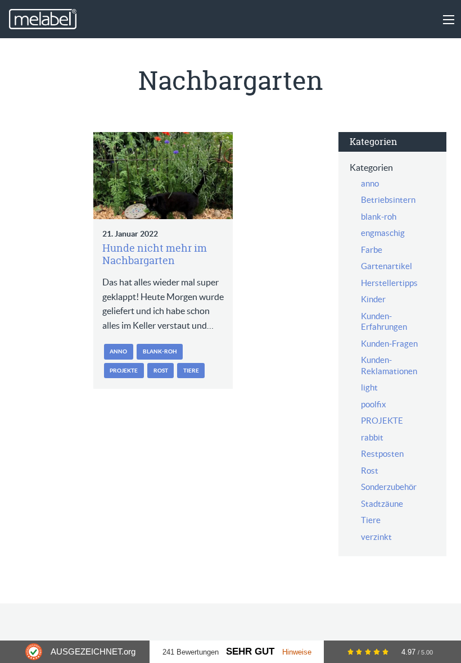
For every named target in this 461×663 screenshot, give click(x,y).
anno (118, 351)
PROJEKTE (124, 370)
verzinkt (376, 537)
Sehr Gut (250, 651)
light (369, 387)
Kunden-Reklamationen (389, 365)
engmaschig (383, 233)
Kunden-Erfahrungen (384, 321)
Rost (160, 370)
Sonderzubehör (389, 487)
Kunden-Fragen (389, 343)
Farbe (371, 250)
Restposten (382, 453)
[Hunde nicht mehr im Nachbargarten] (163, 175)
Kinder (373, 299)
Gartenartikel (386, 266)
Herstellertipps (389, 283)
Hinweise (296, 652)
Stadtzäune (382, 503)
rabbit (372, 437)
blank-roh (160, 351)
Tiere (191, 370)
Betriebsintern (388, 200)
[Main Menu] (448, 19)
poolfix (373, 404)
